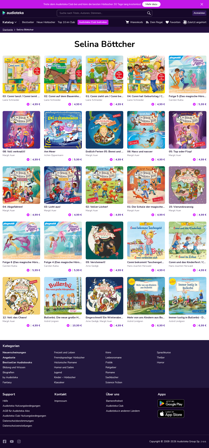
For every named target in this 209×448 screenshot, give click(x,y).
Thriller (161, 357)
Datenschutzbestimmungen (18, 421)
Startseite (8, 29)
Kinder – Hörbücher (65, 377)
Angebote (9, 357)
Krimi (108, 352)
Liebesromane (113, 357)
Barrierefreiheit (114, 401)
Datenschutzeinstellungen (17, 425)
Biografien (8, 372)
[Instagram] (19, 441)
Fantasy (7, 382)
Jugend (58, 372)
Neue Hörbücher (46, 22)
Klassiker (59, 382)
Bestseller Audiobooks (17, 362)
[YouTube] (12, 441)
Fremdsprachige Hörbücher (69, 357)
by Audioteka (10, 377)
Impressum (60, 401)
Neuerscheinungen (14, 352)
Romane (110, 372)
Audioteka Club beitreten (93, 22)
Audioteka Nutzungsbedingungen (21, 406)
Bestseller (28, 22)
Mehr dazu (151, 4)
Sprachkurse (164, 352)
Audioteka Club (114, 406)
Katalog (8, 22)
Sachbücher (111, 377)
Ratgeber (110, 367)
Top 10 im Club (66, 22)
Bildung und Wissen (14, 367)
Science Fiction (113, 382)
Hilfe (5, 401)
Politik (109, 362)
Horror (160, 362)
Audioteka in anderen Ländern (123, 411)
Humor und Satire (64, 367)
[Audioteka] (13, 13)
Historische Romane (65, 362)
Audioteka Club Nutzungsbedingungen (24, 416)
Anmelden (199, 13)
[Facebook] (5, 441)
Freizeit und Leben (64, 352)
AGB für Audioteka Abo (16, 411)
